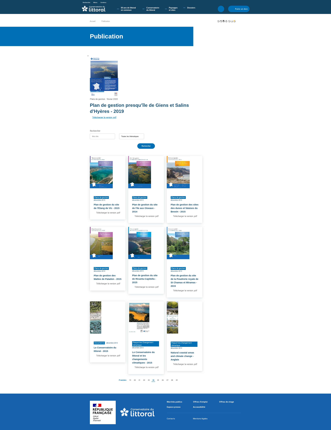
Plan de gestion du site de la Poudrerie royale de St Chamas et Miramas (184, 279)
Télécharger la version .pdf (104, 117)
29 (177, 380)
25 (158, 380)
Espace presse (173, 407)
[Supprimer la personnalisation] (226, 21)
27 (167, 380)
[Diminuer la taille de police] (218, 21)
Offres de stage (226, 402)
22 (144, 380)
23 (149, 380)
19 (130, 380)
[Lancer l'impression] (229, 21)
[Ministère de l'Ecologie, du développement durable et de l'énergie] (103, 412)
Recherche (86, 2)
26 (163, 380)
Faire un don (241, 9)
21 (139, 380)
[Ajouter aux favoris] (234, 21)
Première (122, 380)
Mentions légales (200, 418)
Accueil (92, 21)
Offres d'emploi (200, 402)
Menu (95, 2)
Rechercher (221, 9)
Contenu (103, 2)
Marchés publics (174, 402)
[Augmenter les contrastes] (223, 21)
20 (135, 380)
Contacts (171, 418)
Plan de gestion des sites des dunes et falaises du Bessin (184, 208)
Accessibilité (199, 407)
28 (172, 380)
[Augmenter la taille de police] (221, 21)
